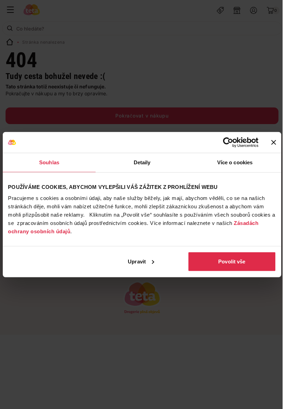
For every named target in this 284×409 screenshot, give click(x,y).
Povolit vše (231, 261)
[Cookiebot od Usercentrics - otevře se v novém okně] (228, 142)
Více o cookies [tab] (234, 162)
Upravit (137, 261)
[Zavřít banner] (273, 142)
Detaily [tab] (142, 162)
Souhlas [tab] (49, 162)
